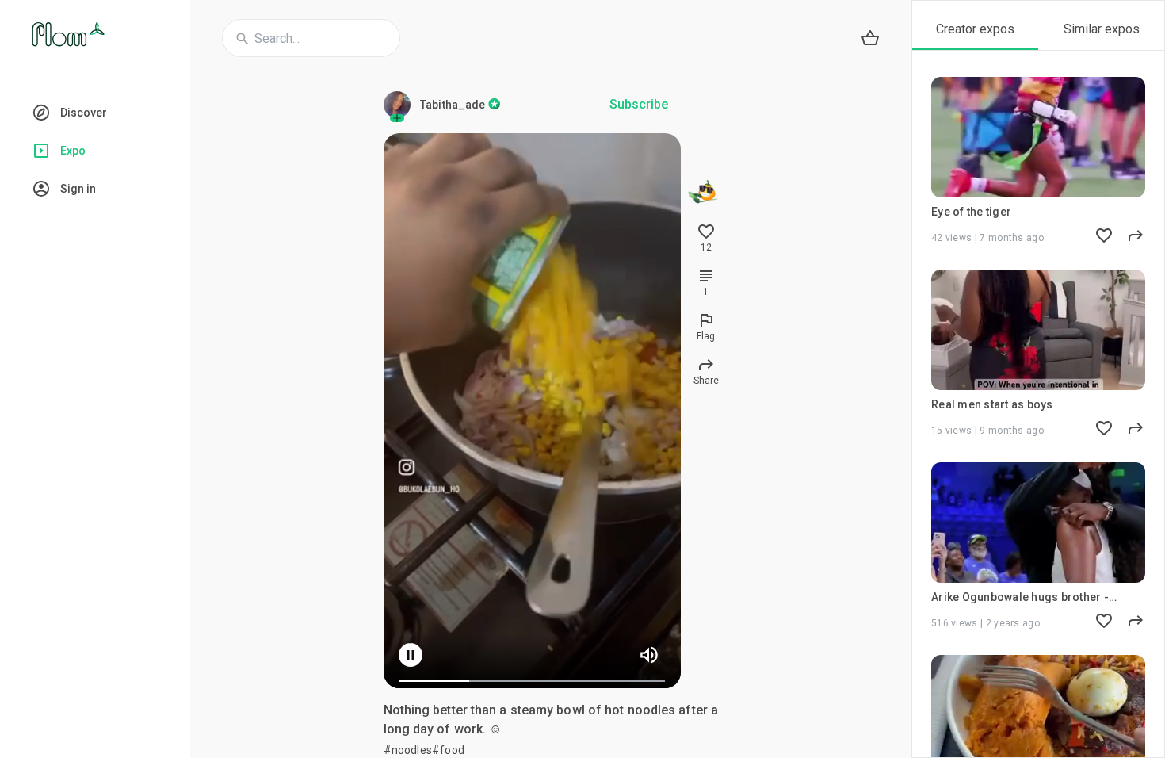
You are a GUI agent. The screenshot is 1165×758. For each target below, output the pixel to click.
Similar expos (1102, 28)
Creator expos (975, 28)
